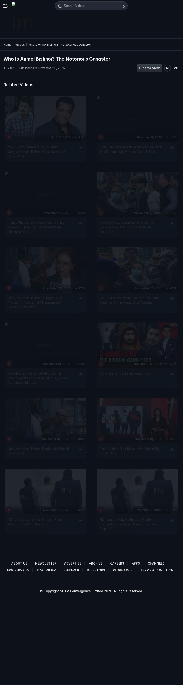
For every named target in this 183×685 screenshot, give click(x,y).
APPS (136, 563)
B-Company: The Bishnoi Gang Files (125, 373)
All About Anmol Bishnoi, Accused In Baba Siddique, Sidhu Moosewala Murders (129, 300)
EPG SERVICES (18, 570)
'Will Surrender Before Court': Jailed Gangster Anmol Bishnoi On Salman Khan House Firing (36, 151)
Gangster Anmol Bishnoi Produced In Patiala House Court (39, 451)
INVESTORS (96, 570)
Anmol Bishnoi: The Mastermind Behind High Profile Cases (130, 451)
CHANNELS (156, 563)
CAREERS (117, 563)
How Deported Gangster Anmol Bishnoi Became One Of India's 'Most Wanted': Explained (127, 227)
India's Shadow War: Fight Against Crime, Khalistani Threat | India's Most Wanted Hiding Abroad (36, 227)
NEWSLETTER (45, 563)
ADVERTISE (72, 563)
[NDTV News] (22, 19)
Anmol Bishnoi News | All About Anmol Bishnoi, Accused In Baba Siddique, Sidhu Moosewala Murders (37, 378)
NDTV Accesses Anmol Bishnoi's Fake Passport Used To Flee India (35, 522)
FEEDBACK (71, 570)
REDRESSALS (123, 570)
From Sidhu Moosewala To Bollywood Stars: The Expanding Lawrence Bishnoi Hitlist (131, 149)
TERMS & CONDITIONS (158, 570)
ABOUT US (19, 563)
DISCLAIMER (46, 570)
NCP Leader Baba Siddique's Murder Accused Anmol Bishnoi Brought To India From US (128, 524)
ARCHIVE (95, 563)
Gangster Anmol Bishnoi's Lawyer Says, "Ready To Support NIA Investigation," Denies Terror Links (36, 302)
